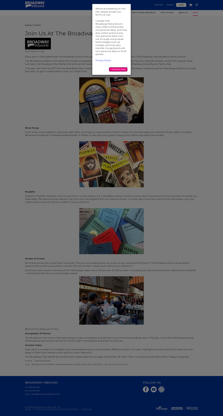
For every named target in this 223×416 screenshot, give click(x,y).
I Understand (118, 69)
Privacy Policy (103, 60)
